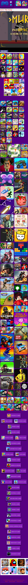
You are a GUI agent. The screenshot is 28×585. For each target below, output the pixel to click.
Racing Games (16, 432)
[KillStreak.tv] (3, 64)
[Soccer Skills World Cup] (9, 111)
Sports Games (15, 426)
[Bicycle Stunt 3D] (3, 136)
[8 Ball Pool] (3, 105)
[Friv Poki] (14, 83)
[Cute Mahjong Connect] (9, 77)
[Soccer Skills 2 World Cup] (9, 58)
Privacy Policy (12, 581)
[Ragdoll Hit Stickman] (15, 136)
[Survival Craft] (9, 130)
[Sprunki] (21, 130)
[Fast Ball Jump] (3, 124)
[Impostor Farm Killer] (3, 58)
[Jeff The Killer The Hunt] (3, 70)
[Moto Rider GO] (3, 130)
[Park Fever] (15, 70)
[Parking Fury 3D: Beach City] (21, 118)
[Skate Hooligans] (3, 142)
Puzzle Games (9, 437)
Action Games (22, 421)
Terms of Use (20, 581)
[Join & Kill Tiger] (9, 64)
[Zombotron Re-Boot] (15, 118)
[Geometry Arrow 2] (3, 111)
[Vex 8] (21, 124)
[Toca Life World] (9, 136)
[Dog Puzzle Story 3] (18, 5)
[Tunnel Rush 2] (21, 111)
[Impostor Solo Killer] (21, 58)
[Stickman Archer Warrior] (21, 136)
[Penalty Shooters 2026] (9, 118)
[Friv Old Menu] (14, 88)
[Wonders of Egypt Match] (24, 5)
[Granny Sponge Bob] (3, 77)
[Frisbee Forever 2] (9, 70)
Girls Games (22, 437)
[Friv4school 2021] (11, 2)
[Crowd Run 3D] (15, 111)
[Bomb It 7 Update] (3, 118)
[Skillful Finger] (15, 64)
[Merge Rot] (9, 142)
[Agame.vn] (8, 574)
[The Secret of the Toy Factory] (21, 70)
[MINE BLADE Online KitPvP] (15, 77)
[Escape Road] (15, 130)
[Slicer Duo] (9, 124)
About (6, 581)
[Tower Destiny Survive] (15, 124)
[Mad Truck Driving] (15, 105)
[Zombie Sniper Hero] (21, 105)
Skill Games (8, 421)
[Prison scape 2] (9, 105)
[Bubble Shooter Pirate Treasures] (21, 77)
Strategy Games (15, 415)
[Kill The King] (15, 58)
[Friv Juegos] (14, 95)
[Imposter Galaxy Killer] (21, 64)
